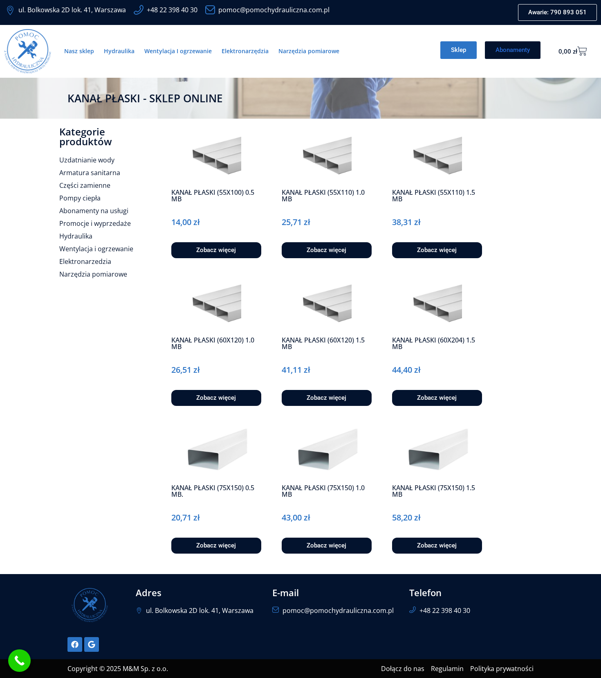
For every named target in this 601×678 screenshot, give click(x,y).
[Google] (91, 644)
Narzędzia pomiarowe (308, 51)
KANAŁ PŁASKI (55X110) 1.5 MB (433, 195)
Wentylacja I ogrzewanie (178, 51)
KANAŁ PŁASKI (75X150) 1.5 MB (433, 491)
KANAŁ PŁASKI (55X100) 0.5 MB (212, 195)
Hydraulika (119, 51)
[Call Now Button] (19, 660)
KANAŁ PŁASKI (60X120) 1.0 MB (212, 343)
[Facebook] (74, 644)
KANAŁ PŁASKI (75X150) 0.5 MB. (212, 491)
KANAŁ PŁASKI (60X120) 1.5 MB (323, 343)
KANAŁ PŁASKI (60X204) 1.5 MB (433, 343)
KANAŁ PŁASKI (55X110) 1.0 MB (323, 195)
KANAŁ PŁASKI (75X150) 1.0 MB (323, 491)
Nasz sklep (79, 51)
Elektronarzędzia (245, 51)
